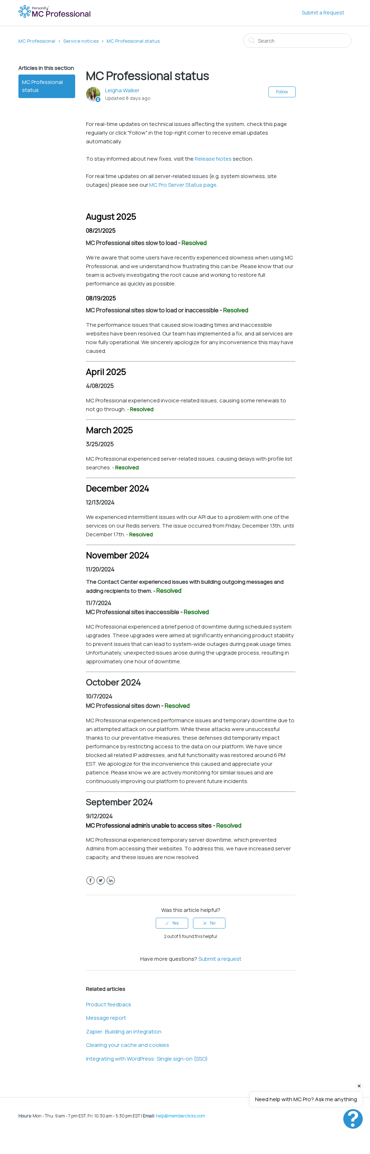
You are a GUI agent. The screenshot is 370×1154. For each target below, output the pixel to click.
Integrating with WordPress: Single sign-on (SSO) (147, 1058)
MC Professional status (133, 41)
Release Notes (213, 158)
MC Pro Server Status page (182, 185)
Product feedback (108, 1004)
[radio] (172, 923)
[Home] (55, 16)
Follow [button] (282, 92)
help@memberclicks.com (180, 1116)
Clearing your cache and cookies (127, 1045)
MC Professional (36, 41)
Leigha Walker (122, 90)
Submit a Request (323, 12)
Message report (106, 1018)
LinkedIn (110, 880)
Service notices (81, 41)
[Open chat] (353, 1119)
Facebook (90, 880)
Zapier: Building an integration (124, 1031)
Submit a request (219, 959)
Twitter (100, 880)
